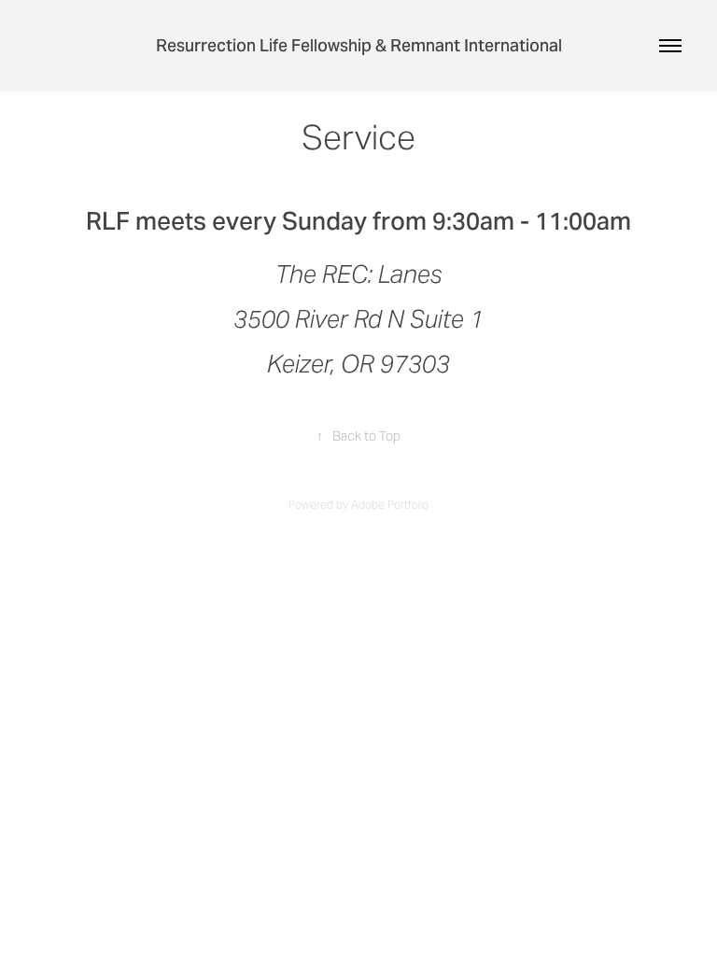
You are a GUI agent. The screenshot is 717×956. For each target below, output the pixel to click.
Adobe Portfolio (390, 505)
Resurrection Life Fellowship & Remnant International (359, 45)
